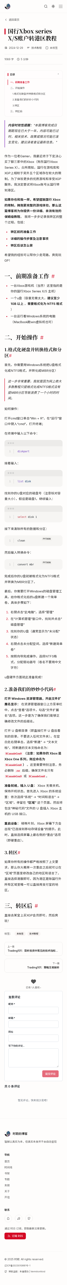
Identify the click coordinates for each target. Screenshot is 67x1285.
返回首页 (14, 19)
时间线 (8, 1167)
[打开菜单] (60, 6)
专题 (7, 1179)
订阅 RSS (17, 1235)
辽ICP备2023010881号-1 (17, 1265)
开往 (7, 1197)
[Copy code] (58, 444)
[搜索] (45, 6)
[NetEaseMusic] (18, 1218)
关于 (7, 1191)
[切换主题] (53, 6)
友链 (7, 1185)
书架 (7, 1173)
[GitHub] (29, 1218)
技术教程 (36, 47)
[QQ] (8, 1218)
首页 (7, 1161)
